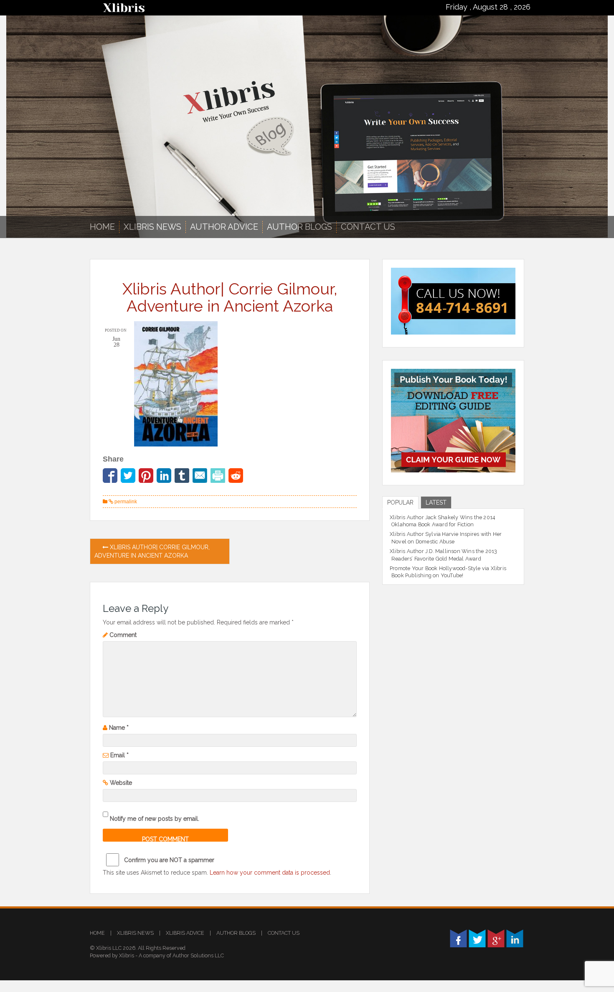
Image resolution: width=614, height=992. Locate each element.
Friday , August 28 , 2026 (488, 7)
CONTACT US (283, 933)
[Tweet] (128, 475)
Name (119, 727)
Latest (436, 502)
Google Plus (496, 938)
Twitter (477, 938)
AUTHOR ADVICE (224, 227)
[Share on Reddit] (235, 475)
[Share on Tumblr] (182, 475)
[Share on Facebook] (110, 475)
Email (119, 755)
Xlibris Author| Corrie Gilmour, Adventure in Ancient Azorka (152, 551)
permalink (125, 502)
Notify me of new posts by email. (154, 818)
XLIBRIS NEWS (152, 227)
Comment (123, 635)
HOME (97, 933)
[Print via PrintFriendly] (218, 475)
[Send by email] (200, 475)
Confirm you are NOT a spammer (168, 860)
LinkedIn (514, 938)
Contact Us (368, 227)
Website (121, 782)
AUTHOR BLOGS (299, 227)
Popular (400, 502)
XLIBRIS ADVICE (185, 933)
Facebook (458, 938)
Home (102, 227)
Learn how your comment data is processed (270, 872)
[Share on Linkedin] (164, 475)
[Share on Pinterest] (146, 475)
